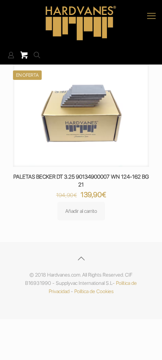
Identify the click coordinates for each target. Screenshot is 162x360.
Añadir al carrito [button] (81, 211)
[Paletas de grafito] (81, 23)
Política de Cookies (94, 291)
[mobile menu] (151, 15)
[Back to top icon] (81, 258)
